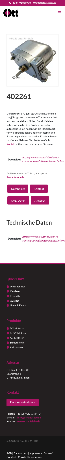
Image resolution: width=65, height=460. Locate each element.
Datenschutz (21, 453)
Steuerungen (17, 342)
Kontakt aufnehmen (22, 402)
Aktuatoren (16, 347)
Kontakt (11, 144)
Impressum (35, 453)
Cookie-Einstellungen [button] (30, 457)
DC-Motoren (17, 328)
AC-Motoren (17, 337)
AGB (9, 453)
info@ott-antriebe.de (29, 417)
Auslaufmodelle (15, 177)
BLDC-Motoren (18, 333)
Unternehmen (17, 286)
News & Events (18, 305)
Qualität (14, 300)
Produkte (15, 295)
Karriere (15, 291)
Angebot (39, 200)
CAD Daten (18, 200)
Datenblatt (18, 188)
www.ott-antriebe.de (28, 421)
